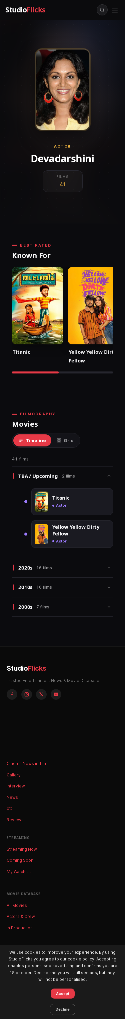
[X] (41, 694)
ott (9, 808)
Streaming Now (22, 849)
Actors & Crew (21, 916)
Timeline (36, 440)
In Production (20, 927)
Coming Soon (20, 860)
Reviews (15, 819)
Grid (69, 440)
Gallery (14, 774)
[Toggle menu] (115, 10)
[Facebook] (12, 694)
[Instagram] (26, 694)
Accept (62, 993)
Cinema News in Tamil (28, 763)
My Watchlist (19, 871)
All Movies (17, 905)
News (12, 797)
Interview (16, 785)
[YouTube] (56, 694)
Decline (63, 1009)
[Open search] (102, 9)
